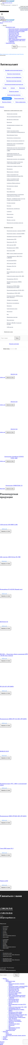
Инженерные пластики (12, 317)
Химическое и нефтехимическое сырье (11, 54)
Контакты (5, 928)
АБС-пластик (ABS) (14, 35)
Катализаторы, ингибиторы (13, 208)
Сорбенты (9, 211)
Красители (9, 122)
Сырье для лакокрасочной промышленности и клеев (13, 179)
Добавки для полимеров (12, 300)
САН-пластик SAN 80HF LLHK (9, 524)
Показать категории (14, 343)
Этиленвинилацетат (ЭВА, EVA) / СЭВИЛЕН (14, 257)
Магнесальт (22, 88)
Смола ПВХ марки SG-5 (6, 848)
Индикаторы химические (13, 119)
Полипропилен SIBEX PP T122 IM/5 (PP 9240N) (13, 719)
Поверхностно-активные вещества (15, 222)
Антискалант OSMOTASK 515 (14, 485)
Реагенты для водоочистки (13, 73)
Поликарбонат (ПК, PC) (12, 279)
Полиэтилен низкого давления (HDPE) (18, 30)
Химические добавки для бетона (14, 166)
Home (1, 54)
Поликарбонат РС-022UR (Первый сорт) (11, 589)
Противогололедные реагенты (13, 81)
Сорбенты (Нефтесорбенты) (13, 183)
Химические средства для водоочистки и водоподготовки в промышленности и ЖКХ (16, 149)
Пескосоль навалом (14, 91)
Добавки (9, 128)
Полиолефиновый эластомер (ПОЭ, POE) (15, 272)
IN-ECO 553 (14, 401)
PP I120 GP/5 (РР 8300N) (7, 686)
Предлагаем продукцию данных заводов (16, 1035)
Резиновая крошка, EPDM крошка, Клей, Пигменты (15, 296)
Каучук (8, 269)
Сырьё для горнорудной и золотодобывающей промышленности (16, 131)
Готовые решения (11, 202)
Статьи (4, 931)
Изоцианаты (10, 169)
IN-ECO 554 (14, 429)
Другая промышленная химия (14, 116)
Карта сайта (6, 937)
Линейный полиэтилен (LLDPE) (17, 31)
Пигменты (9, 305)
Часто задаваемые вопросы (9, 935)
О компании (5, 926)
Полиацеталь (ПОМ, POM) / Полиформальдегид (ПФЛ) (13, 286)
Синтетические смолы (12, 308)
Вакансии (5, 934)
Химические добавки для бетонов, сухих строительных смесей (15, 162)
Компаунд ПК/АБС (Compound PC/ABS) (14, 323)
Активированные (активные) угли (14, 125)
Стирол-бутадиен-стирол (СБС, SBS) (15, 276)
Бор (8, 314)
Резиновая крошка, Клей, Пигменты (11, 954)
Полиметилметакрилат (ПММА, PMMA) (14, 282)
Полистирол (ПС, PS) (14, 34)
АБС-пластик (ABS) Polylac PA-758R (10, 557)
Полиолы (9, 188)
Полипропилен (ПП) (14, 32)
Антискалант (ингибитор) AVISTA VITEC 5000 (14, 457)
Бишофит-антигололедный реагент (13, 70)
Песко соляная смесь (21, 102)
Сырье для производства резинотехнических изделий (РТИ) (15, 175)
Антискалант (7, 98)
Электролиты (10, 217)
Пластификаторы (11, 191)
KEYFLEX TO (4, 621)
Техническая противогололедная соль (14, 84)
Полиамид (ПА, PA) (11, 266)
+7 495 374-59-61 (24, 8)
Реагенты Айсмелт (6, 102)
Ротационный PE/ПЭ (11, 260)
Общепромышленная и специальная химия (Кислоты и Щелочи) (15, 195)
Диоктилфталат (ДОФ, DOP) (13, 293)
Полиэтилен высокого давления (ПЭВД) (16, 230)
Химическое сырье (10, 43)
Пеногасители (10, 214)
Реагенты (22, 54)
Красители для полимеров (13, 303)
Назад (7, 979)
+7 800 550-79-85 (24, 6)
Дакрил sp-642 (4, 880)
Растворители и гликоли (12, 186)
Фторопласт (9, 311)
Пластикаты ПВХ (13, 37)
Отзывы (5, 932)
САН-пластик (10, 327)
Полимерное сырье (10, 27)
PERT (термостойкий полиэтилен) (17, 39)
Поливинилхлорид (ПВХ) (15, 36)
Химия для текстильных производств (15, 140)
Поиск (14, 46)
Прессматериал (10, 320)
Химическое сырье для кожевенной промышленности (15, 144)
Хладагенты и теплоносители (14, 137)
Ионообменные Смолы (12, 135)
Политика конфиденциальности (8, 970)
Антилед (13, 88)
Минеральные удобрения (13, 171)
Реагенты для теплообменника (13, 77)
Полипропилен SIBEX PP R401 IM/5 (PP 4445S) (13, 816)
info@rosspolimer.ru (23, 7)
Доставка (5, 929)
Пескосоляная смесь (19, 98)
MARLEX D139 (4, 751)
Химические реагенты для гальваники (16, 159)
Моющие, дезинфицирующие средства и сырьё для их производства (16, 199)
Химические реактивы (12, 113)
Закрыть (2, 106)
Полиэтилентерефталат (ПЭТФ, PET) (15, 290)
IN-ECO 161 (14, 374)
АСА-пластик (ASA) (11, 263)
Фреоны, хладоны (11, 220)
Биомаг (4, 88)
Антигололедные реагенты (13, 95)
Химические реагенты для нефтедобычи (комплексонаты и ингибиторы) (14, 155)
